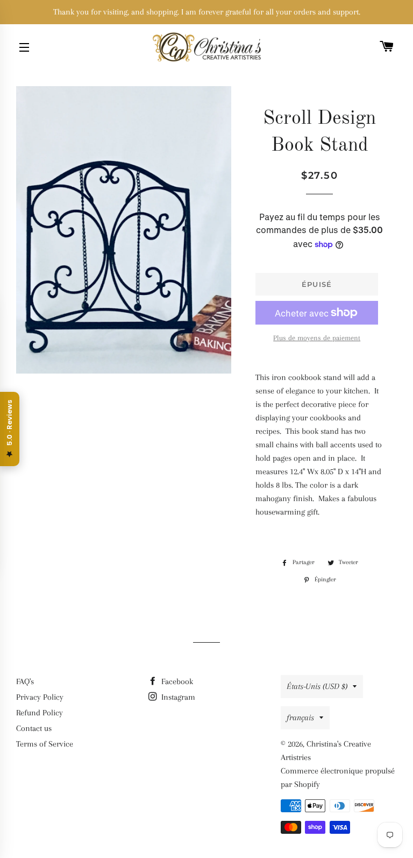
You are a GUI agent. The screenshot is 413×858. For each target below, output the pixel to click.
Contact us (34, 728)
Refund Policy (39, 713)
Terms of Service (44, 744)
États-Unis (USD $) (317, 686)
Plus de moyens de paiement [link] (316, 338)
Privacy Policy (39, 697)
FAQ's (25, 681)
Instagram (177, 697)
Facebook (176, 681)
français (300, 717)
